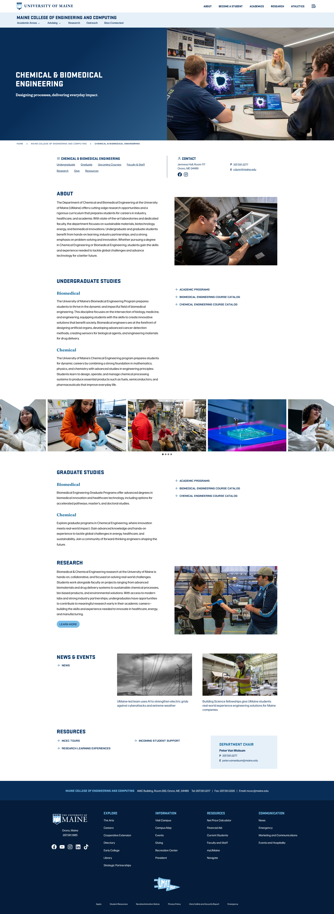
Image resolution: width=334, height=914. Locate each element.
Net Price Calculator (219, 820)
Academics (257, 6)
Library (108, 858)
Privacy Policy (174, 904)
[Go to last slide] (6, 425)
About (208, 6)
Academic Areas (27, 22)
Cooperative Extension (117, 835)
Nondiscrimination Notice (148, 904)
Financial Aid (214, 827)
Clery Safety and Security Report (204, 904)
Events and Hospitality (272, 842)
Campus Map (163, 827)
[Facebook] (180, 174)
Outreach (92, 22)
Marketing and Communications (278, 835)
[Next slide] (328, 425)
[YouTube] (62, 846)
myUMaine (213, 850)
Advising (52, 22)
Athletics (297, 6)
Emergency (266, 827)
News (262, 820)
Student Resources (119, 904)
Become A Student (231, 6)
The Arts (109, 820)
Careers (109, 827)
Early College (112, 850)
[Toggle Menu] (312, 6)
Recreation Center (166, 850)
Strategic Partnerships (117, 865)
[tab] (163, 454)
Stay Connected (114, 22)
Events (159, 835)
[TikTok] (86, 846)
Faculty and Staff (217, 842)
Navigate (212, 858)
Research (277, 6)
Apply (98, 904)
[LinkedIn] (78, 846)
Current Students (217, 835)
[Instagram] (186, 174)
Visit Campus (163, 820)
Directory (109, 842)
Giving (159, 842)
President (161, 858)
